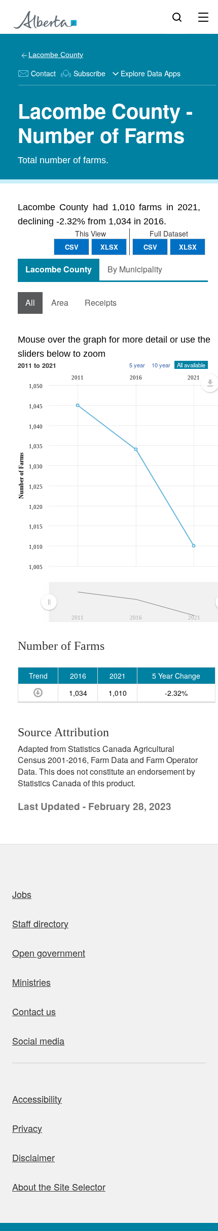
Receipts (101, 302)
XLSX (188, 247)
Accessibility (37, 1098)
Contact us (34, 1011)
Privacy (27, 1127)
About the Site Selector (58, 1186)
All (30, 302)
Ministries (31, 981)
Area (59, 302)
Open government (48, 952)
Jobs (21, 894)
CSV (150, 247)
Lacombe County (55, 55)
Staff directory (40, 923)
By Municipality (134, 269)
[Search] (177, 16)
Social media (38, 1040)
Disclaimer (33, 1157)
